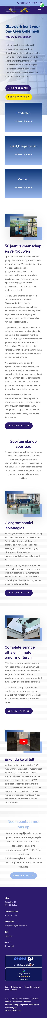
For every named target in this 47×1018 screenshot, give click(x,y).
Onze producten (18, 88)
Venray (14, 990)
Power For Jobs (11, 1007)
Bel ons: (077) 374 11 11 (31, 2)
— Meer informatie (23, 121)
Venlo (7, 990)
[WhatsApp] (42, 7)
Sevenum (35, 987)
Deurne (7, 987)
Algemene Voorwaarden (29, 1004)
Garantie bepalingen (12, 1010)
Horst (27, 987)
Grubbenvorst (17, 987)
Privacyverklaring (11, 1004)
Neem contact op (18, 97)
